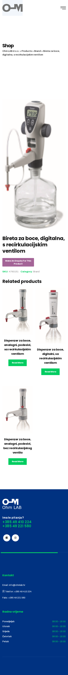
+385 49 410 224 (22, 591)
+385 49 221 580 (16, 598)
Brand (36, 271)
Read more (17, 362)
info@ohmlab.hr (17, 585)
